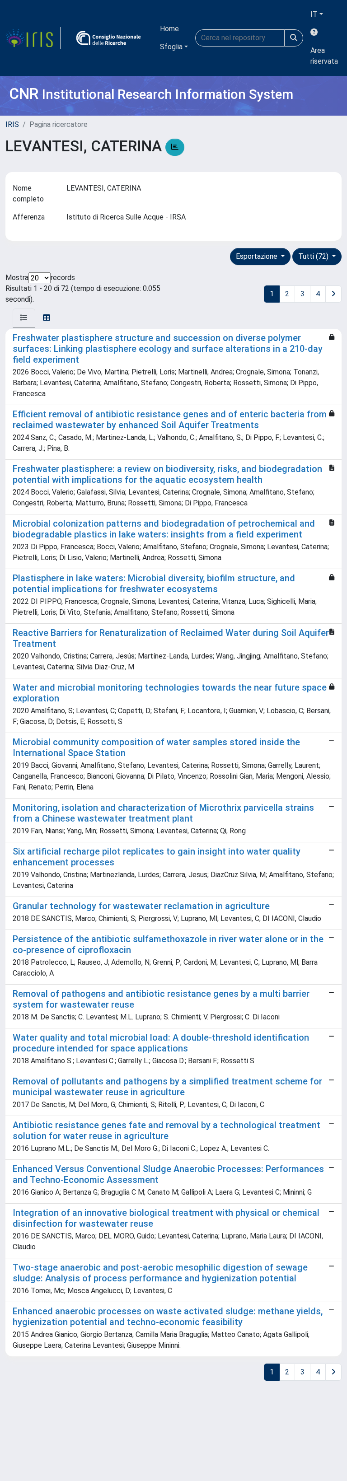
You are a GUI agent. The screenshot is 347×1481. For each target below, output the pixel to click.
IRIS (12, 124)
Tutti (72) (314, 256)
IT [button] (314, 14)
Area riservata (324, 55)
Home (169, 28)
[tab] (24, 317)
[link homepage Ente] (108, 38)
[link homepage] (33, 38)
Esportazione (257, 256)
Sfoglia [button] (171, 46)
